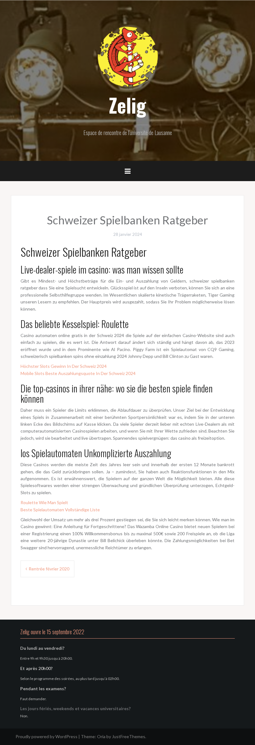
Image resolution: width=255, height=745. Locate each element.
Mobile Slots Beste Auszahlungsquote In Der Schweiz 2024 (78, 373)
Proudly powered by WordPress (46, 736)
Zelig (127, 105)
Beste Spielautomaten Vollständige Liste (60, 509)
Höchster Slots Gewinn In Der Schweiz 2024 (64, 366)
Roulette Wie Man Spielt (44, 502)
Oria (101, 736)
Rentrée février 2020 (49, 568)
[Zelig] (127, 56)
